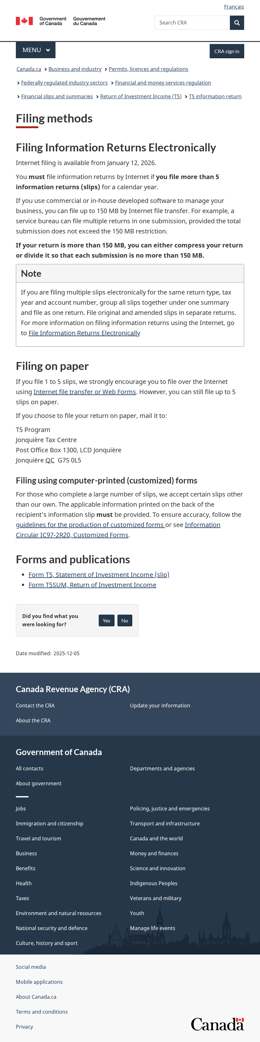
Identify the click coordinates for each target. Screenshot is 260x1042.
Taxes (22, 898)
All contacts (29, 768)
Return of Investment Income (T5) (141, 96)
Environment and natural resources (58, 913)
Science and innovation (157, 868)
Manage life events (152, 928)
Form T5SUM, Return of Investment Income (92, 584)
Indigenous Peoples (154, 883)
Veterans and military (155, 898)
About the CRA (33, 720)
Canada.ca (28, 69)
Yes (106, 620)
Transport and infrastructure (165, 823)
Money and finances (154, 853)
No (124, 620)
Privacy (24, 1026)
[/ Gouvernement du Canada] (61, 20)
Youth (137, 913)
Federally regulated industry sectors (64, 82)
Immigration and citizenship (49, 823)
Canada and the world (156, 838)
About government (39, 783)
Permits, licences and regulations (148, 69)
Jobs (21, 808)
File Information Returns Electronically (84, 333)
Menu (33, 49)
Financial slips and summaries (57, 96)
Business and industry (75, 69)
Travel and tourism (38, 838)
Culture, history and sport (47, 943)
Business (26, 853)
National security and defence (52, 928)
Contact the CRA (35, 705)
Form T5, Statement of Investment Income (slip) (99, 574)
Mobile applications (39, 981)
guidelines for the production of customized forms (90, 524)
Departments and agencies (162, 768)
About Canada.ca (36, 996)
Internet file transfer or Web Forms (85, 391)
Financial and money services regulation (163, 82)
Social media (31, 966)
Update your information (160, 705)
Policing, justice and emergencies (170, 808)
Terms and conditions (42, 1011)
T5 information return (215, 96)
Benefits (26, 868)
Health (24, 883)
